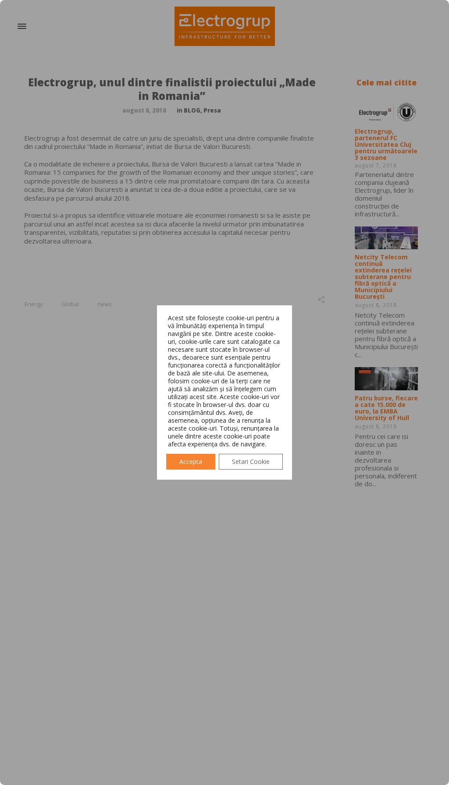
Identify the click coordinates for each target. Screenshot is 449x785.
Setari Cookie (251, 461)
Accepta (190, 461)
